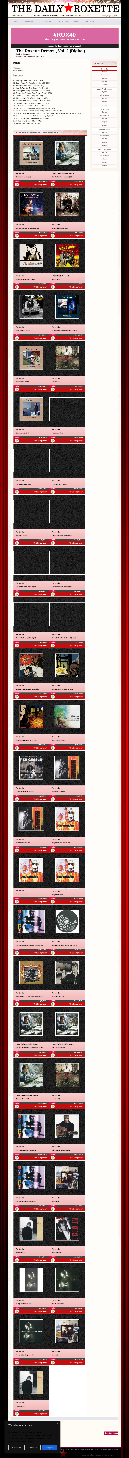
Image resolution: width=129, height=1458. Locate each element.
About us (90, 22)
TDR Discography (40, 184)
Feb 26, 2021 (78, 181)
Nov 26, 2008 (42, 898)
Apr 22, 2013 (78, 745)
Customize (16, 1448)
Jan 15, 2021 (42, 232)
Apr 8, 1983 (42, 1410)
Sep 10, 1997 (78, 1154)
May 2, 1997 (42, 1206)
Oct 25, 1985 (78, 1359)
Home (16, 22)
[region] (32, 1437)
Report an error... (111, 1433)
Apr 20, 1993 (78, 1257)
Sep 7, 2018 (42, 335)
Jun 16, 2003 (78, 1103)
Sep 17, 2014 (78, 591)
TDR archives (45, 22)
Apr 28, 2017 (42, 437)
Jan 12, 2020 (42, 284)
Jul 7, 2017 (78, 386)
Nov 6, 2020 (78, 232)
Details (17, 181)
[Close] (57, 1423)
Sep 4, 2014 (78, 642)
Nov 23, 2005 (78, 1052)
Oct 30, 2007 (78, 949)
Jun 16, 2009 (78, 847)
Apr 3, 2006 (42, 1052)
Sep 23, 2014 (78, 488)
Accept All (49, 1448)
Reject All (33, 1448)
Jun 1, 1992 (42, 1359)
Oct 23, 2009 (78, 796)
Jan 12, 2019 (78, 284)
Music (76, 22)
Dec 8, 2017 (78, 335)
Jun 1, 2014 (42, 693)
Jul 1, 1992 (42, 1308)
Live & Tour (63, 22)
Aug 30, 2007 (42, 1001)
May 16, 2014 (42, 745)
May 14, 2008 (42, 949)
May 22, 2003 (42, 1154)
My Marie (29, 22)
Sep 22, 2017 (42, 386)
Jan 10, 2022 (42, 181)
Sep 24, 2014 (78, 437)
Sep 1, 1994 (78, 1206)
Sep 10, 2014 (42, 642)
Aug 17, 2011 (42, 796)
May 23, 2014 (78, 693)
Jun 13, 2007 (78, 1001)
